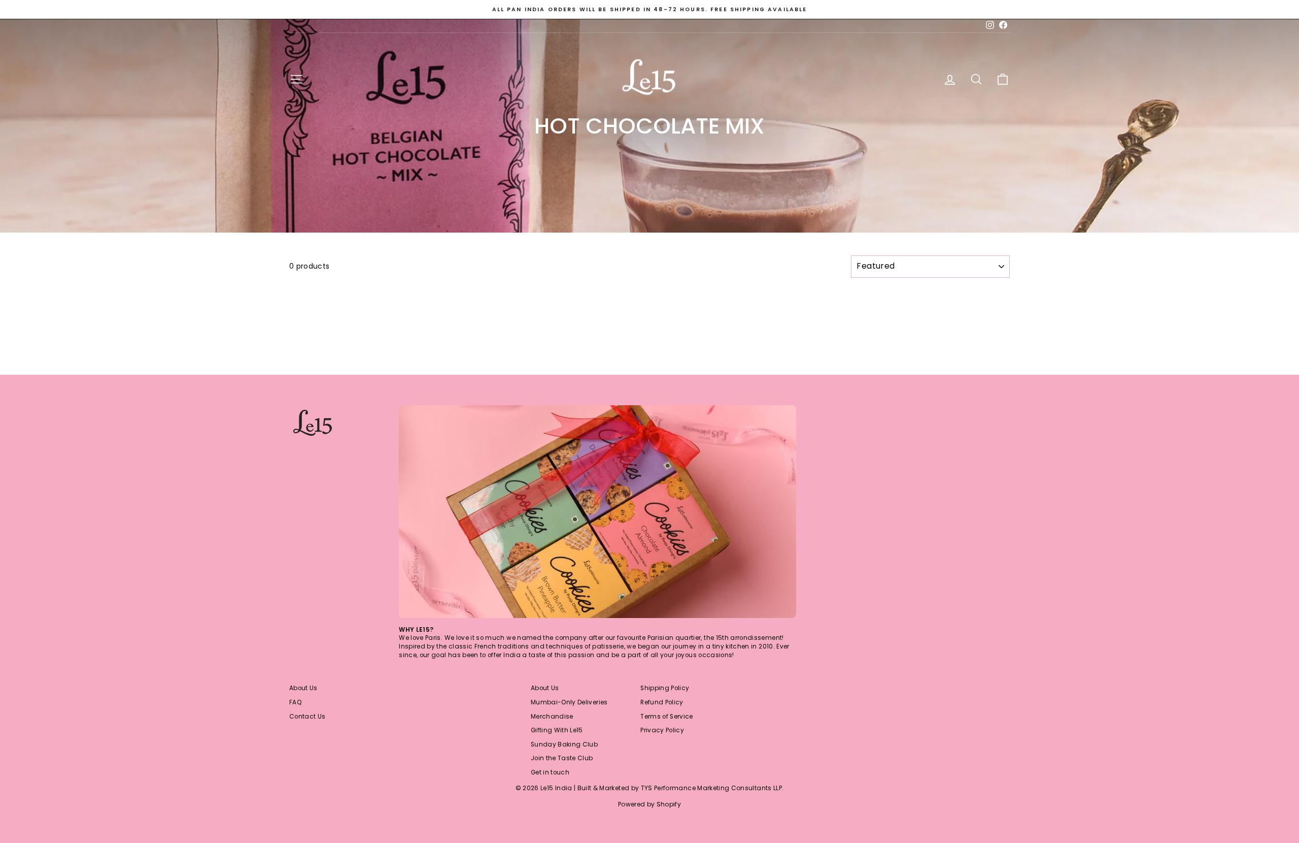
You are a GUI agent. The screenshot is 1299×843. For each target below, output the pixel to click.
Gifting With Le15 (557, 730)
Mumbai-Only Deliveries (569, 702)
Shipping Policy (664, 688)
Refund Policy (661, 702)
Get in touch (550, 772)
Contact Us (307, 716)
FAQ (295, 702)
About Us (303, 688)
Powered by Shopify (649, 804)
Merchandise (552, 716)
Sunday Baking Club (564, 744)
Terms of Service (666, 716)
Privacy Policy (662, 730)
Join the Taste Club (562, 758)
